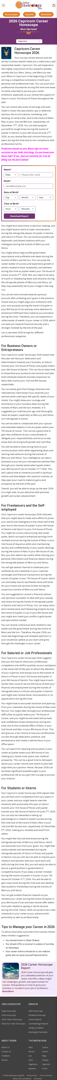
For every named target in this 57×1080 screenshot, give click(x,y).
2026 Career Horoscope (12, 1019)
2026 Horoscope (9, 1015)
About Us (6, 1047)
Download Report (19, 216)
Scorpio (45, 1060)
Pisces (44, 1068)
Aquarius (32, 1068)
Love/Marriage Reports (38, 1023)
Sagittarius (33, 1064)
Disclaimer (38, 1078)
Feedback (6, 1055)
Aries (30, 1047)
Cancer (45, 1051)
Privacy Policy (32, 1075)
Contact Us (6, 1051)
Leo (30, 1055)
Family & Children (35, 1028)
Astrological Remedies (38, 1032)
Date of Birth (11, 192)
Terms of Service (46, 1075)
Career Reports (34, 1019)
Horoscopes (11, 14)
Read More (8, 991)
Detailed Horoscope (37, 1015)
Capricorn (46, 1064)
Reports (29, 14)
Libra (30, 1060)
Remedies (46, 14)
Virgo (44, 1055)
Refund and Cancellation (22, 1078)
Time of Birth (11, 203)
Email (7, 180)
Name (7, 169)
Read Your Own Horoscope (13, 1023)
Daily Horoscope (9, 1011)
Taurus (45, 1047)
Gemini (31, 1051)
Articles (5, 1060)
